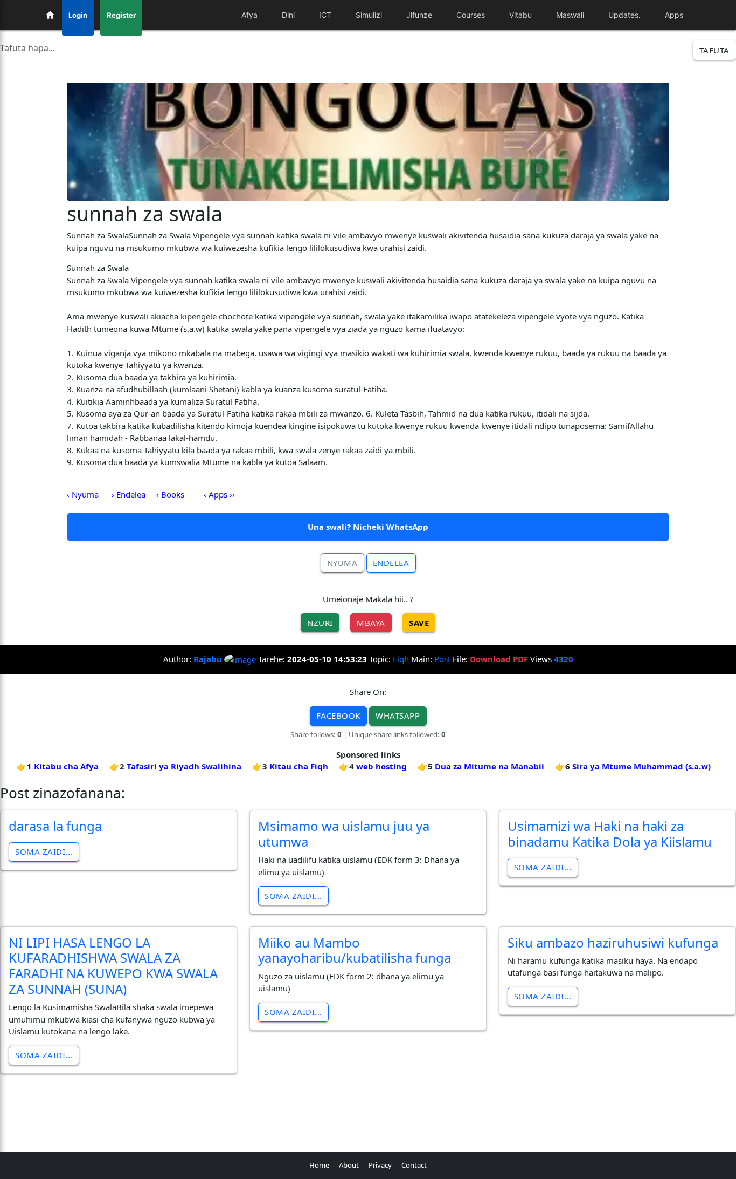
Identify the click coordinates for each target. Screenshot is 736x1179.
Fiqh (401, 658)
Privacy (380, 1165)
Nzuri (320, 622)
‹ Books (170, 494)
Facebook (338, 715)
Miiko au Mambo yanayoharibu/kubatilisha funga (354, 950)
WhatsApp (398, 715)
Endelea (391, 562)
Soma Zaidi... (44, 851)
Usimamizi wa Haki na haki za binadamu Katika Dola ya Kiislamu (610, 833)
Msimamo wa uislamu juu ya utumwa (343, 833)
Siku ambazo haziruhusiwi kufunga (613, 942)
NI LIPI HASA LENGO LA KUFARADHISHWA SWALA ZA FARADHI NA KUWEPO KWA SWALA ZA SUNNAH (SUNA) (113, 965)
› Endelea (128, 494)
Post (442, 658)
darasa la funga (55, 826)
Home (319, 1165)
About (349, 1165)
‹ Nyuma (83, 494)
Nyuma (342, 562)
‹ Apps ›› (219, 494)
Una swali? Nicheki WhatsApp (368, 526)
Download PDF (499, 658)
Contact (414, 1165)
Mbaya (371, 622)
